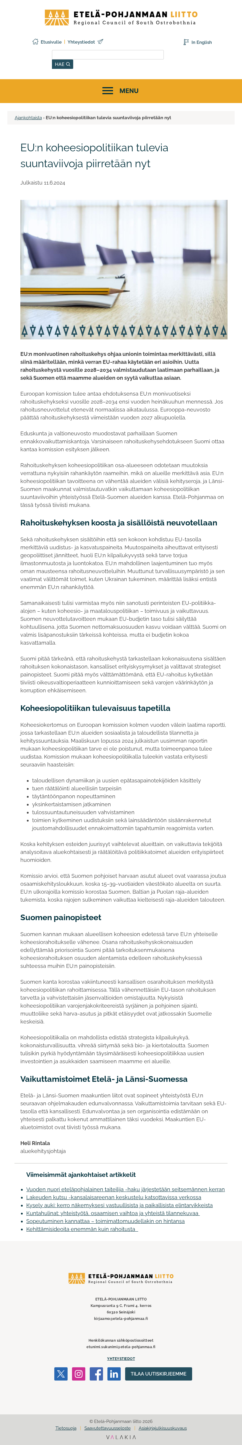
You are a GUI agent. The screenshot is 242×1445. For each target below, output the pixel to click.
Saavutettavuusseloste (107, 1428)
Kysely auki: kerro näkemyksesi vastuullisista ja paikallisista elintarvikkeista (119, 1205)
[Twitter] (61, 1375)
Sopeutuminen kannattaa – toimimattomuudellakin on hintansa (105, 1221)
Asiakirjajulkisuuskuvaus (163, 1428)
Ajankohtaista (28, 117)
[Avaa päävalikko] (119, 91)
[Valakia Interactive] (121, 1437)
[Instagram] (78, 1375)
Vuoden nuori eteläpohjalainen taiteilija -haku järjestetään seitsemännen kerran (125, 1189)
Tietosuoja (65, 1428)
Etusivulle (51, 42)
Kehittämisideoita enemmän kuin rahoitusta (82, 1229)
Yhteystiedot (81, 42)
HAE (60, 64)
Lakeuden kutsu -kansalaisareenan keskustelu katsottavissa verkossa (113, 1197)
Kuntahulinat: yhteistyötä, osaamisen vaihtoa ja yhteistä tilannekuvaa (113, 1213)
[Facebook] (96, 1375)
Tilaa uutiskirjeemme (159, 1374)
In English (202, 42)
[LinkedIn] (114, 1375)
